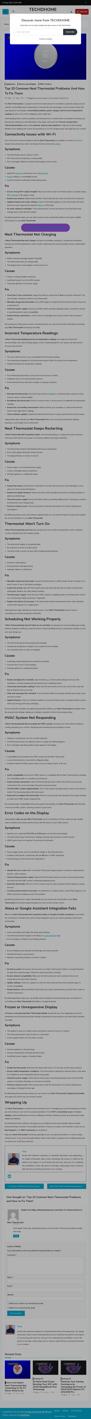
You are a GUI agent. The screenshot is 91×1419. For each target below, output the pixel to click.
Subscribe (70, 32)
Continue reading (45, 39)
